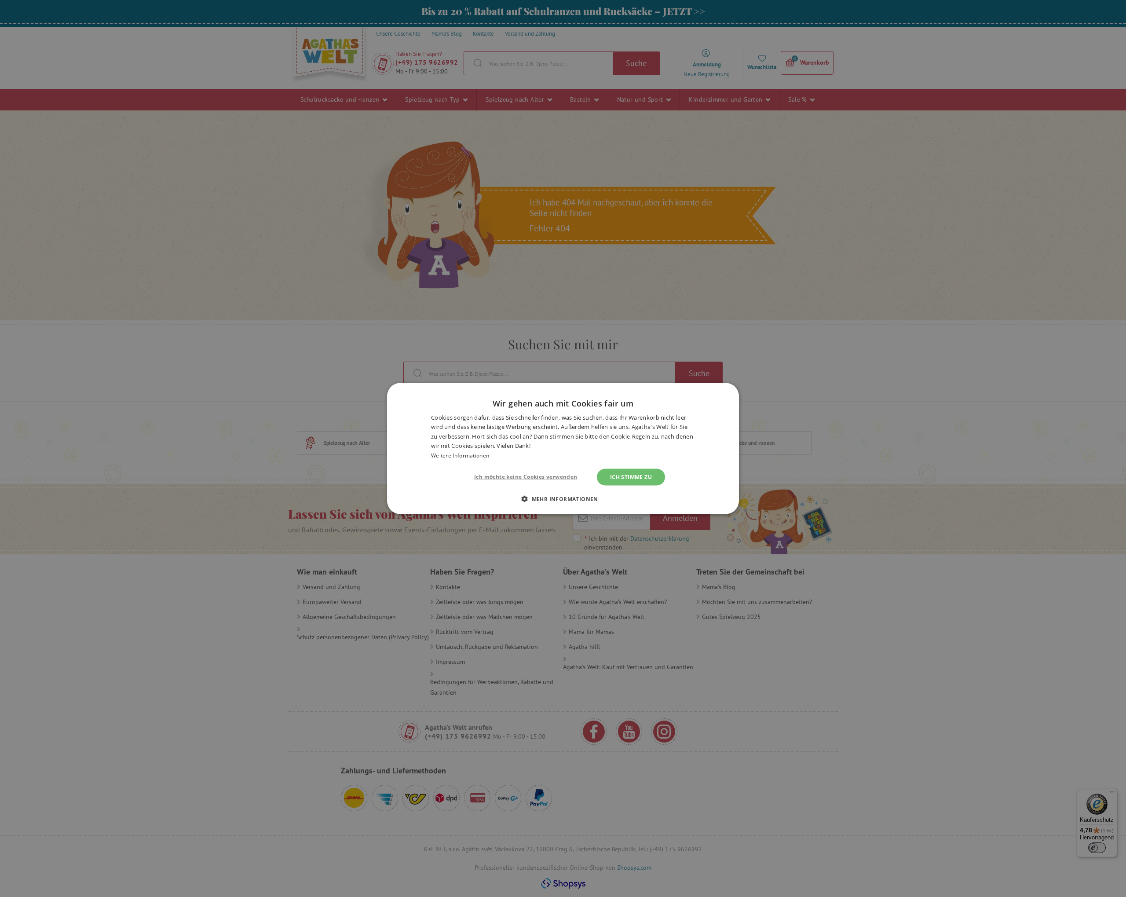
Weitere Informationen (460, 455)
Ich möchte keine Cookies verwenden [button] (526, 476)
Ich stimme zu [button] (631, 477)
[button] (563, 498)
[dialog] (563, 448)
